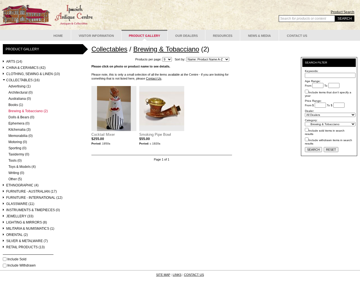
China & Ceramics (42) (26, 68)
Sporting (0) (17, 148)
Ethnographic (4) (22, 185)
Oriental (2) (17, 235)
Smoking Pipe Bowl (155, 134)
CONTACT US (194, 274)
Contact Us (297, 35)
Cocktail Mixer (103, 134)
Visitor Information (96, 35)
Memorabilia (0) (20, 136)
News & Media (259, 35)
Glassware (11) (20, 204)
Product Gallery (144, 35)
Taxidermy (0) (18, 154)
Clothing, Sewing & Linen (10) (33, 74)
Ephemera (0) (19, 123)
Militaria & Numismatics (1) (30, 229)
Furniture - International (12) (34, 198)
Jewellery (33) (19, 216)
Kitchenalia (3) (19, 130)
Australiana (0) (19, 99)
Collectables (109, 49)
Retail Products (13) (25, 247)
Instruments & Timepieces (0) (33, 210)
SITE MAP (163, 274)
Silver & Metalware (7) (27, 241)
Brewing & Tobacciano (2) (28, 111)
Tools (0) (15, 161)
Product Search (342, 12)
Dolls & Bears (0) (21, 117)
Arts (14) (14, 62)
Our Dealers (186, 35)
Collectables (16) (23, 80)
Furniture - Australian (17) (31, 191)
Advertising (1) (19, 86)
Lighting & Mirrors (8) (26, 222)
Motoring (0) (17, 142)
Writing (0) (16, 173)
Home (58, 35)
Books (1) (15, 105)
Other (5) (15, 179)
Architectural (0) (20, 92)
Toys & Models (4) (22, 167)
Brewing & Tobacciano (166, 49)
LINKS (177, 274)
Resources (222, 35)
